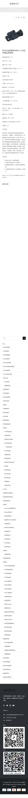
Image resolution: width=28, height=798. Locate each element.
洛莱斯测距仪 (6, 500)
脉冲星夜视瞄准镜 (9, 623)
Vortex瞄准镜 (6, 370)
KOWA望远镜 (8, 431)
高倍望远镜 (7, 485)
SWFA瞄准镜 (8, 588)
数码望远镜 (7, 458)
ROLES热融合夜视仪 (8, 366)
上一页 (17, 17)
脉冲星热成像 (8, 627)
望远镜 (5, 428)
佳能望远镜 (7, 435)
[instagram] (10, 705)
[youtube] (13, 705)
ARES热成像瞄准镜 (10, 565)
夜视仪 (5, 404)
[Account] (23, 3)
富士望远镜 (7, 450)
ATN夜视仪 (6, 351)
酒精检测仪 (7, 385)
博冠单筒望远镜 (9, 439)
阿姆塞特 (7, 481)
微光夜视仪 (6, 412)
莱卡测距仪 (7, 543)
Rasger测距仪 (8, 512)
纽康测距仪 (7, 531)
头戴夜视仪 (6, 408)
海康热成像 (7, 554)
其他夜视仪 (6, 389)
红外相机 (7, 381)
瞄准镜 (5, 562)
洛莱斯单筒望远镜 (8, 493)
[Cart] (25, 3)
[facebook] (4, 705)
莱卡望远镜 (7, 473)
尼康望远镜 (7, 454)
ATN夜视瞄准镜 (9, 569)
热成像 (5, 550)
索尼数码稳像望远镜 (10, 650)
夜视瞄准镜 (7, 608)
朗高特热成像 (8, 615)
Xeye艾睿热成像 (7, 374)
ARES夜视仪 (6, 347)
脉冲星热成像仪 (7, 665)
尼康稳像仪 (7, 646)
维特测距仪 (7, 535)
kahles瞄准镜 (8, 581)
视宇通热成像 (8, 631)
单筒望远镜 (9, 447)
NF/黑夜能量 (6, 355)
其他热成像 (7, 600)
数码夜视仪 (6, 420)
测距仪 (5, 504)
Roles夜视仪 (16, 175)
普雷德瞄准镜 (6, 424)
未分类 (21, 175)
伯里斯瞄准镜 (8, 596)
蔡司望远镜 (7, 477)
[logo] (14, 3)
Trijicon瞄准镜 (8, 592)
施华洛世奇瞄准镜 (9, 612)
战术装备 (5, 416)
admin (3, 175)
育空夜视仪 (6, 658)
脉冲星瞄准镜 (6, 669)
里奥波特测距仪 (7, 677)
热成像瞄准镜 (6, 558)
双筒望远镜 (6, 401)
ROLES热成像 (7, 362)
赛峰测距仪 (6, 673)
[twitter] (7, 705)
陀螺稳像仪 (7, 654)
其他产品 (5, 378)
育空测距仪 (7, 539)
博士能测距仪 (8, 516)
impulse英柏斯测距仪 (10, 508)
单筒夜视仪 (6, 393)
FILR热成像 (8, 577)
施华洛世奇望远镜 (9, 462)
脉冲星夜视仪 (6, 661)
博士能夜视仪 (6, 397)
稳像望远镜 (6, 638)
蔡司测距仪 (7, 546)
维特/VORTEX (8, 619)
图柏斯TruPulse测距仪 (10, 519)
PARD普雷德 (8, 585)
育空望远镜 (7, 470)
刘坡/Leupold (8, 604)
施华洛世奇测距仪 (9, 527)
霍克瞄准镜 (7, 635)
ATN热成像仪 (8, 573)
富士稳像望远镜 (9, 642)
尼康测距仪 (7, 523)
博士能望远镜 (8, 443)
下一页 (22, 17)
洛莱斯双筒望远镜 (8, 497)
